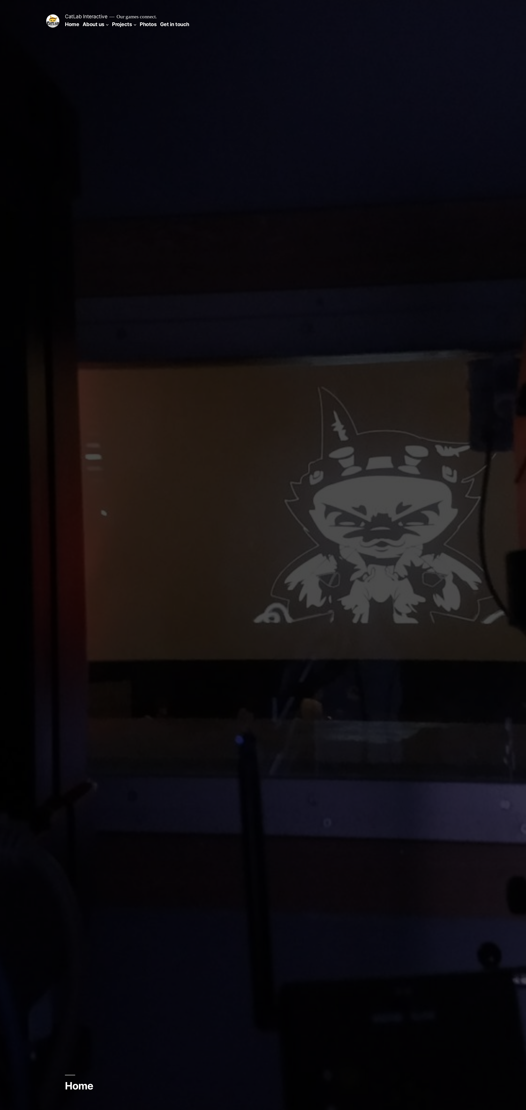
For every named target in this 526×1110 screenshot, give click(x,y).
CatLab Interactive (86, 16)
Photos (148, 24)
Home (72, 24)
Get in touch (174, 24)
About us (93, 24)
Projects (122, 24)
